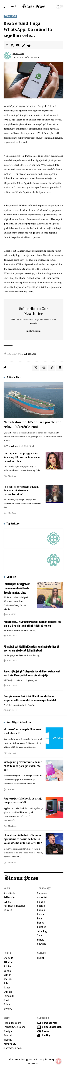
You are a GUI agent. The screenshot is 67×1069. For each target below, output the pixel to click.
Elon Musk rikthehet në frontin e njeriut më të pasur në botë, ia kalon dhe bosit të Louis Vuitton (23, 839)
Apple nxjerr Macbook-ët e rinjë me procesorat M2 (23, 800)
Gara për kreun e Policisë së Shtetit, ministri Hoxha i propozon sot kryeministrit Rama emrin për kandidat (30, 698)
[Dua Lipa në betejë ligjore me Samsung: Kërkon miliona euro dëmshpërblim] (54, 460)
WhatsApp (30, 354)
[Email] (17, 45)
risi (20, 354)
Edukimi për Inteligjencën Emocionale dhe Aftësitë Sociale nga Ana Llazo (17, 588)
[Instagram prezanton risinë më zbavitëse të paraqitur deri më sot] (54, 770)
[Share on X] (12, 45)
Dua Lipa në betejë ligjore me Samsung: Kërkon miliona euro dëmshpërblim (22, 457)
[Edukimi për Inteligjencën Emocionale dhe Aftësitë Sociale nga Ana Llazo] (50, 595)
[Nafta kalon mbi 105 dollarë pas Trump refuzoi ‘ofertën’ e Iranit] (33, 400)
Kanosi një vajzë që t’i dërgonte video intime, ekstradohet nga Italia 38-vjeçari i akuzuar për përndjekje (32, 673)
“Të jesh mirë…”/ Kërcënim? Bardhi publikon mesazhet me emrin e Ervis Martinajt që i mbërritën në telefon (32, 623)
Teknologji (10, 16)
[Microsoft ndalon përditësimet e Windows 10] (54, 738)
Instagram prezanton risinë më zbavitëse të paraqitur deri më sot (23, 766)
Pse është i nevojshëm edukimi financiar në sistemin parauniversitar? (21, 490)
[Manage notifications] (58, 1061)
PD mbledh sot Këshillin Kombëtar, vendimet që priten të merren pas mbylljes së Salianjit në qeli (31, 648)
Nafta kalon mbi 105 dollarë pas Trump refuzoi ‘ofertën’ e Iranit (32, 424)
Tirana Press (18, 53)
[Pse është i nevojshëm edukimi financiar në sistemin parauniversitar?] (54, 494)
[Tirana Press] (34, 6)
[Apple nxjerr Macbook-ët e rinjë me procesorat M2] (54, 807)
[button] (7, 6)
